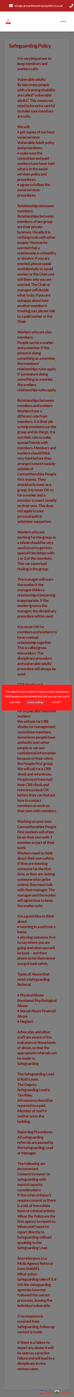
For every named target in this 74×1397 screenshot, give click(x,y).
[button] (63, 21)
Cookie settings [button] (35, 702)
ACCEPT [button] (56, 702)
